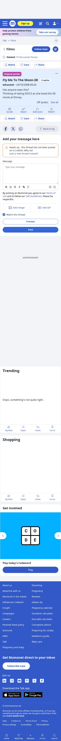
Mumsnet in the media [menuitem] (14, 596)
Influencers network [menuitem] (13, 602)
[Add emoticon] (55, 187)
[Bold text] (6, 187)
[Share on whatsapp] (21, 129)
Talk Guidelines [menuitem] (42, 724)
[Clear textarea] (28, 187)
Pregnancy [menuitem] (37, 590)
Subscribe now (16, 666)
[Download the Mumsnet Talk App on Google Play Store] (33, 694)
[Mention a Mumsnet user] (50, 187)
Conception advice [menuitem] (41, 624)
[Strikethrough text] (15, 187)
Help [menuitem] (5, 721)
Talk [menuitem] (5, 641)
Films (13, 40)
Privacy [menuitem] (44, 721)
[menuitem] (4, 681)
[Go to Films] (4, 49)
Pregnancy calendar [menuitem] (42, 607)
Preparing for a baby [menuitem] (42, 630)
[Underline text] (10, 187)
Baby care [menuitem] (37, 641)
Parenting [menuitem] (37, 585)
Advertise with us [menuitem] (12, 590)
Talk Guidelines (34, 196)
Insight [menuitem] (6, 607)
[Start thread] (40, 23)
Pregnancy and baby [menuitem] (13, 647)
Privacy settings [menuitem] (10, 724)
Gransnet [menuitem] (7, 630)
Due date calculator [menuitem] (42, 619)
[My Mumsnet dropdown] (55, 23)
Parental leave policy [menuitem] (13, 624)
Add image (19, 207)
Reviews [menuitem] (36, 596)
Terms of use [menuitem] (31, 721)
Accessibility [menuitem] (26, 724)
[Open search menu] (47, 23)
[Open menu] (6, 23)
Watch (11, 64)
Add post (37, 111)
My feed (8, 430)
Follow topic (41, 49)
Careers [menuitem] (7, 619)
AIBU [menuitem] (5, 636)
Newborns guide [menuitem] (40, 636)
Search (54, 738)
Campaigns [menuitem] (8, 613)
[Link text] (24, 187)
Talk (5, 40)
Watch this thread (15, 214)
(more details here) (15, 716)
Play (30, 570)
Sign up (25, 23)
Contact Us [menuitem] (16, 721)
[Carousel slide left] (3, 535)
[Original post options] (56, 73)
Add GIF (46, 207)
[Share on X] (13, 129)
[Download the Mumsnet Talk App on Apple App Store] (12, 695)
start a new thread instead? (23, 153)
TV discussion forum (26, 57)
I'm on (42, 738)
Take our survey (47, 32)
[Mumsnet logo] (12, 23)
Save (26, 64)
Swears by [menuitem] (37, 602)
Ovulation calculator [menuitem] (42, 613)
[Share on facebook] (6, 129)
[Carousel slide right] (58, 535)
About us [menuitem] (7, 585)
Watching (19, 738)
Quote (9, 111)
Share (41, 64)
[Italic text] (19, 187)
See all (54, 102)
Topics (23, 430)
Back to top (49, 128)
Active (6, 738)
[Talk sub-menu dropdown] (56, 40)
